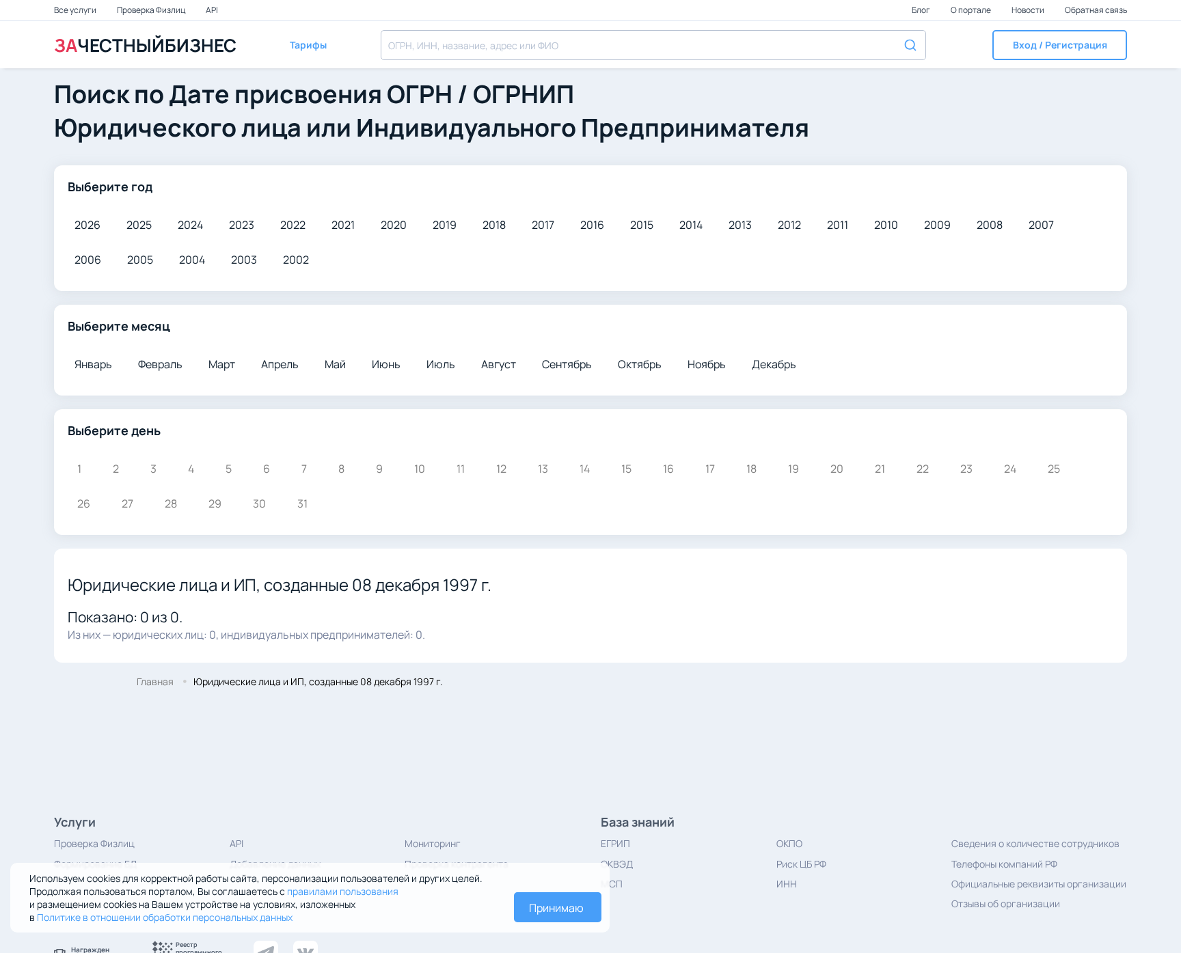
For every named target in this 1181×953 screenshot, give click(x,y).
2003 (244, 259)
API (212, 10)
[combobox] (653, 45)
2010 (886, 224)
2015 (641, 224)
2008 (990, 224)
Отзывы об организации (1005, 903)
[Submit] (909, 44)
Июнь (386, 364)
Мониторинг (433, 843)
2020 (394, 224)
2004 (192, 259)
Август (498, 364)
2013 (740, 224)
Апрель (280, 364)
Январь (93, 364)
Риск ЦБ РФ (801, 863)
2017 (543, 224)
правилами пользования (342, 891)
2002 (296, 259)
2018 (494, 224)
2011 (837, 224)
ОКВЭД (617, 863)
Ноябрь (707, 364)
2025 (139, 224)
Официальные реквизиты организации (1038, 883)
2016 (592, 224)
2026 (87, 224)
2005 (140, 259)
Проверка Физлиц (152, 10)
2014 (691, 224)
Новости (1029, 10)
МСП (612, 883)
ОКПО (789, 843)
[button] (1059, 45)
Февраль (160, 364)
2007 (1041, 224)
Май (335, 364)
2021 (343, 224)
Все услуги (76, 10)
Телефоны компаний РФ (1004, 863)
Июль (440, 364)
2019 (445, 224)
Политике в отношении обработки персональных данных (165, 917)
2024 (190, 224)
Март (221, 364)
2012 (789, 224)
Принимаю (556, 907)
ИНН (786, 883)
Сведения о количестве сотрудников (1035, 843)
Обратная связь (1096, 10)
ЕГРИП (615, 843)
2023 (241, 224)
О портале (971, 10)
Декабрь (774, 364)
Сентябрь (567, 364)
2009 (937, 224)
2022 (293, 224)
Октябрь (640, 364)
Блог (922, 10)
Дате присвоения (275, 94)
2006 (87, 259)
